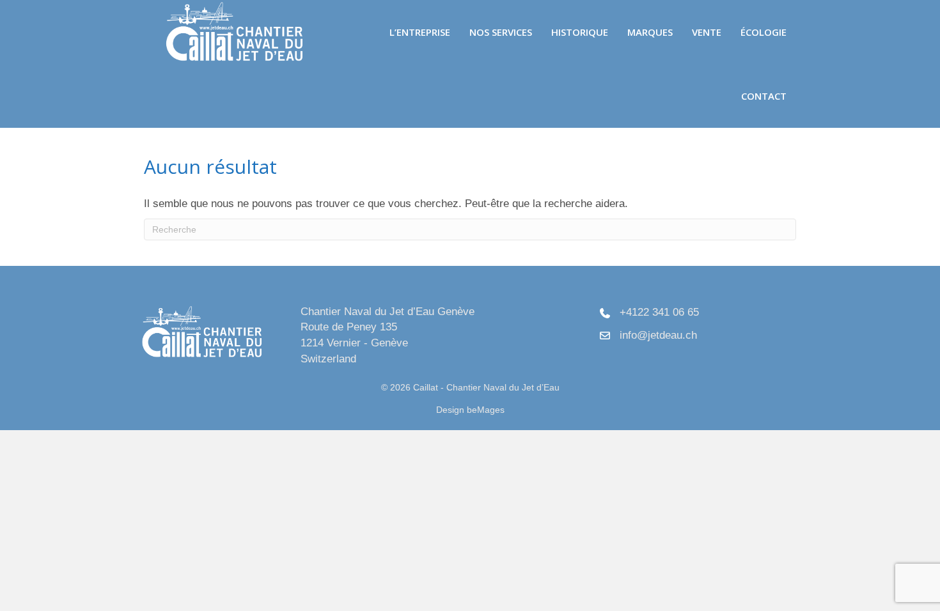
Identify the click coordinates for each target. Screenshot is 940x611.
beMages (486, 410)
